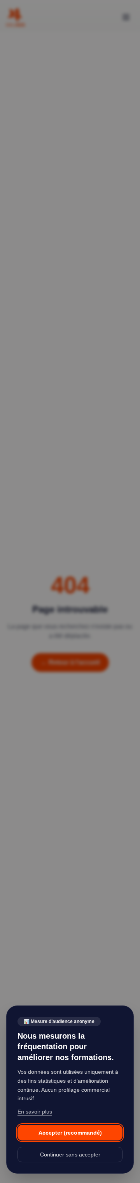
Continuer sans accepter (70, 1154)
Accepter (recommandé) (70, 1133)
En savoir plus (35, 1111)
